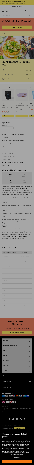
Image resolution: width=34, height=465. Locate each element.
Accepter (17, 462)
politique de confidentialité (18, 448)
